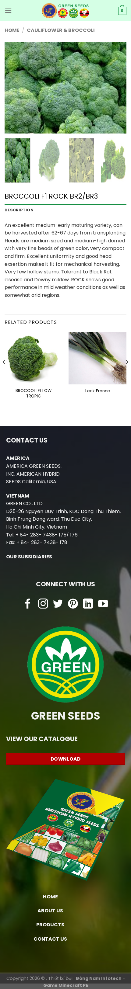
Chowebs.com (65, 616)
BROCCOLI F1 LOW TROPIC (33, 393)
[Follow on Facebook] (28, 604)
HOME (50, 896)
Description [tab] (19, 210)
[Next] (116, 88)
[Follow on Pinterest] (73, 604)
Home (12, 30)
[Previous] (14, 88)
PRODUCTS (50, 924)
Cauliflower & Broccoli (61, 30)
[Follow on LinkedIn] (88, 604)
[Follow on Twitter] (58, 604)
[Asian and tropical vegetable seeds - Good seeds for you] (65, 10)
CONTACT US (50, 938)
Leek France (97, 391)
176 (74, 534)
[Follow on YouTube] (103, 604)
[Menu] (8, 10)
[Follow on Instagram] (43, 604)
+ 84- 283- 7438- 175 (41, 534)
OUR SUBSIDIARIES (29, 556)
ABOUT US (50, 910)
